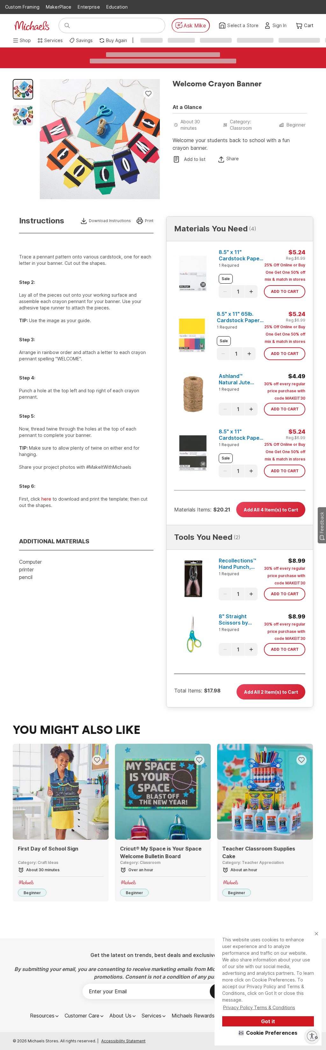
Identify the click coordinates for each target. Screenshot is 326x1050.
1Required (229, 265)
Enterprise (89, 7)
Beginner (296, 124)
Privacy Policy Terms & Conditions (259, 1007)
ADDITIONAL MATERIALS (54, 541)
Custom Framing (22, 7)
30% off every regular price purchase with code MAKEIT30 (284, 391)
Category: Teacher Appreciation (253, 862)
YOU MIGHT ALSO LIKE (76, 730)
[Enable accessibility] (312, 1036)
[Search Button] (67, 25)
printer (26, 569)
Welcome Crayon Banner (217, 84)
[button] (268, 1033)
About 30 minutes (190, 125)
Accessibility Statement (123, 1041)
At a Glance (187, 107)
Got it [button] (268, 1021)
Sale (226, 278)
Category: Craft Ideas (38, 862)
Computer (30, 562)
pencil (25, 577)
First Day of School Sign (48, 848)
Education (117, 7)
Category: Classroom (241, 125)
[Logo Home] (32, 25)
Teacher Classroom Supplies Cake (258, 852)
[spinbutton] (238, 291)
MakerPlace (58, 7)
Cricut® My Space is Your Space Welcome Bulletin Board (161, 852)
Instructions (41, 220)
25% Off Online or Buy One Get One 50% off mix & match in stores (284, 272)
